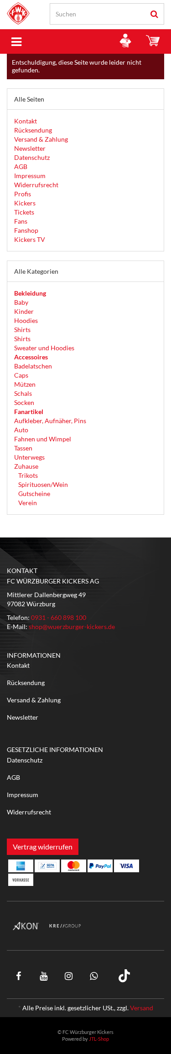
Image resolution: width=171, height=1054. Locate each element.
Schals (23, 393)
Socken (24, 402)
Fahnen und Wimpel (42, 439)
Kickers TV (29, 239)
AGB (20, 166)
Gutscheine (33, 493)
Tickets (24, 212)
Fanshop (26, 230)
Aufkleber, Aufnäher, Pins (50, 421)
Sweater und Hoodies (44, 348)
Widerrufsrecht (36, 185)
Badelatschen (33, 366)
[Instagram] (69, 975)
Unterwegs (29, 457)
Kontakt (25, 121)
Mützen (25, 384)
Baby (21, 302)
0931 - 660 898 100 (58, 617)
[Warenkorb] (152, 41)
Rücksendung (33, 130)
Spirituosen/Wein (42, 484)
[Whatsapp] (93, 975)
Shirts (22, 329)
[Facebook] (19, 975)
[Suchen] (154, 14)
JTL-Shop (99, 1039)
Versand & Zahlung (41, 139)
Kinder (24, 311)
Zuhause (26, 466)
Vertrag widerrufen (43, 846)
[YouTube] (44, 975)
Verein (27, 503)
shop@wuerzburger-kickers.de (72, 626)
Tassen (23, 448)
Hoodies (26, 320)
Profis (22, 194)
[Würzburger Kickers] (18, 13)
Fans (20, 221)
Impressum (30, 175)
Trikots (27, 475)
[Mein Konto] (125, 41)
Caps (21, 375)
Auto (21, 430)
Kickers (25, 203)
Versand (141, 1008)
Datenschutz (32, 157)
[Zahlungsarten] (20, 866)
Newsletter (30, 148)
